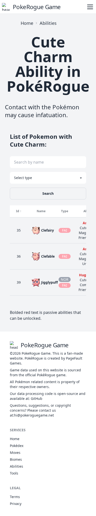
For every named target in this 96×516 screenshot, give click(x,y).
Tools (14, 473)
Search (48, 193)
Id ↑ (18, 211)
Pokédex (16, 445)
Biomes (16, 459)
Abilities (48, 23)
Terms (15, 496)
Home (27, 23)
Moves (15, 452)
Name (41, 211)
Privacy (15, 503)
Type (64, 211)
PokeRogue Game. (36, 353)
